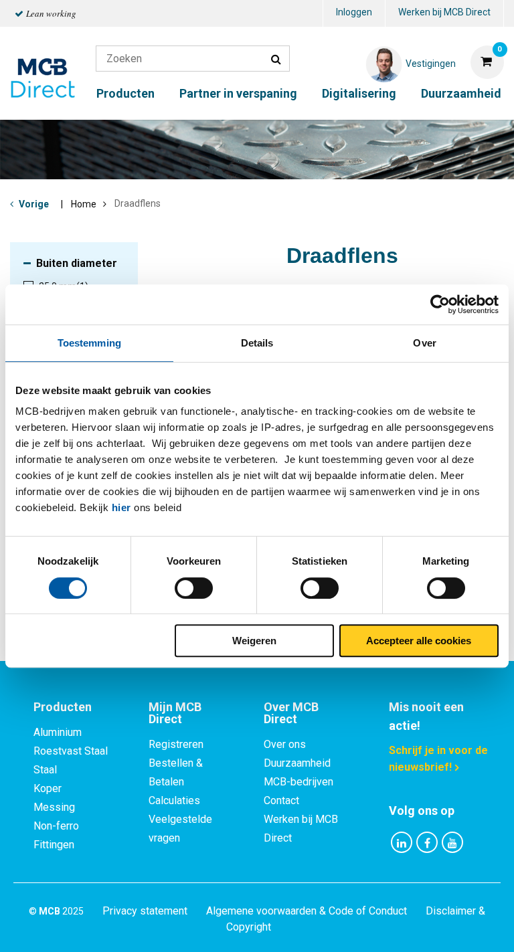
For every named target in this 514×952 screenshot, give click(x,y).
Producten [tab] (62, 707)
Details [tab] (257, 343)
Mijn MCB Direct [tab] (175, 713)
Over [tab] (424, 343)
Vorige (34, 204)
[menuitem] (354, 13)
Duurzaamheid (461, 93)
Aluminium (57, 732)
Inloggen (354, 12)
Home (83, 204)
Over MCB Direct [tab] (291, 713)
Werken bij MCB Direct (444, 12)
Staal (45, 769)
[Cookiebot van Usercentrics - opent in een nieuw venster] (440, 304)
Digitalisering (359, 93)
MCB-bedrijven (298, 781)
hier (121, 507)
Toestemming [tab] (89, 343)
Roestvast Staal (70, 751)
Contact (281, 800)
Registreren (176, 744)
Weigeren (254, 640)
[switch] (194, 588)
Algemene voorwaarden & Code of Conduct (306, 911)
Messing (54, 807)
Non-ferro (56, 826)
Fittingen (53, 844)
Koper (47, 788)
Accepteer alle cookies (418, 640)
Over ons (285, 744)
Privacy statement (144, 911)
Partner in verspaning (238, 93)
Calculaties (174, 800)
